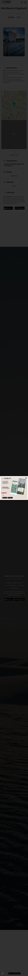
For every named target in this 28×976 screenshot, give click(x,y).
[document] (14, 488)
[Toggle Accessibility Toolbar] (2, 973)
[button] (26, 478)
